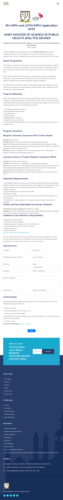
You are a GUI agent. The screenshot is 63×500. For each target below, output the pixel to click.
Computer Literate (9, 321)
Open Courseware (9, 411)
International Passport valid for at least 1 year (17, 311)
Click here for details (25, 324)
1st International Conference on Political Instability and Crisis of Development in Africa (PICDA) (31, 452)
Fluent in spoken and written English (14, 313)
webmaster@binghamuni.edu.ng (15, 470)
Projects (6, 385)
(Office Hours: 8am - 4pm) (32, 470)
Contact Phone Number (39, 290)
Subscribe (48, 351)
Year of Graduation (38, 257)
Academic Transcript (10, 308)
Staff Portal (7, 437)
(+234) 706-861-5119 (12, 467)
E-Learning (7, 408)
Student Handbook (9, 434)
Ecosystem (7, 440)
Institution (6, 264)
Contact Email (7, 290)
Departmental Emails (10, 428)
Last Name (6, 250)
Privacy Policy (8, 394)
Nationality (6, 271)
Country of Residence (39, 271)
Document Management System (13, 449)
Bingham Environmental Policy (13, 431)
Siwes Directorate (9, 417)
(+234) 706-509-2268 (25, 467)
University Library (9, 414)
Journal (6, 405)
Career (6, 388)
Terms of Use (8, 391)
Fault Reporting (8, 443)
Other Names (36, 250)
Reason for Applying (9, 278)
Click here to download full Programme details (16, 232)
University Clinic (8, 446)
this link (31, 241)
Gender (35, 264)
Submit (32, 330)
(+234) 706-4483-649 (38, 467)
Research (7, 382)
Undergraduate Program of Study (12, 257)
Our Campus (7, 379)
